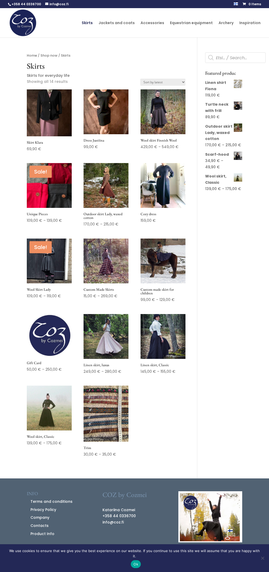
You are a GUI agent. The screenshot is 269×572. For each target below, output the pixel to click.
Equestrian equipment (191, 23)
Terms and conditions (51, 501)
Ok (135, 564)
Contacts (39, 525)
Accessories (152, 23)
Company (39, 517)
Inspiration (250, 23)
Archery (226, 23)
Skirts (87, 23)
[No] (262, 558)
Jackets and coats (117, 23)
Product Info (42, 533)
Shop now (49, 55)
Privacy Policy (43, 509)
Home (32, 55)
